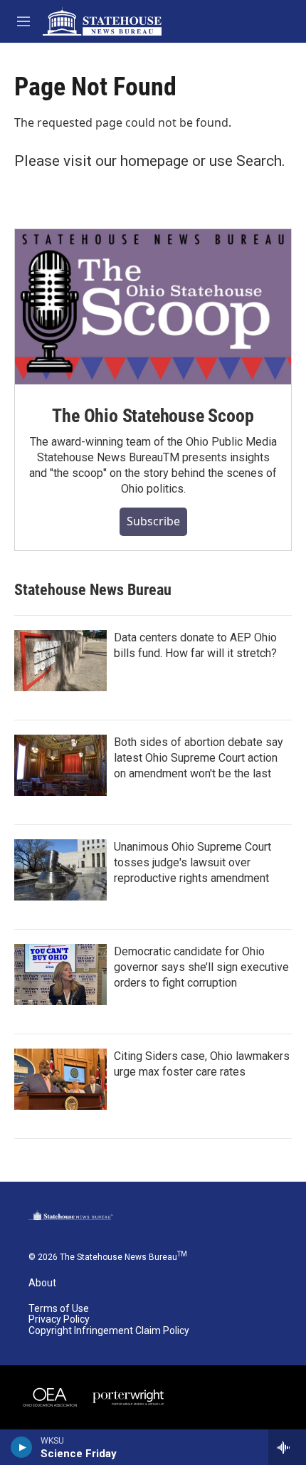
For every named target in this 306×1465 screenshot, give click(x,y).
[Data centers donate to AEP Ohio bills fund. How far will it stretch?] (60, 660)
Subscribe (153, 521)
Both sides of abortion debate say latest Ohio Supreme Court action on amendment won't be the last (198, 757)
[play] (22, 1447)
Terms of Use (58, 1308)
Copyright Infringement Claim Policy (108, 1330)
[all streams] (287, 1447)
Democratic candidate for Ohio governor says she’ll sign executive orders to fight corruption (201, 967)
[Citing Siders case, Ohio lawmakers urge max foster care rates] (60, 1079)
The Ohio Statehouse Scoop (152, 415)
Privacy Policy (59, 1319)
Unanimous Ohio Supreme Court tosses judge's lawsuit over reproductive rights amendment (192, 862)
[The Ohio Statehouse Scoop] (153, 306)
